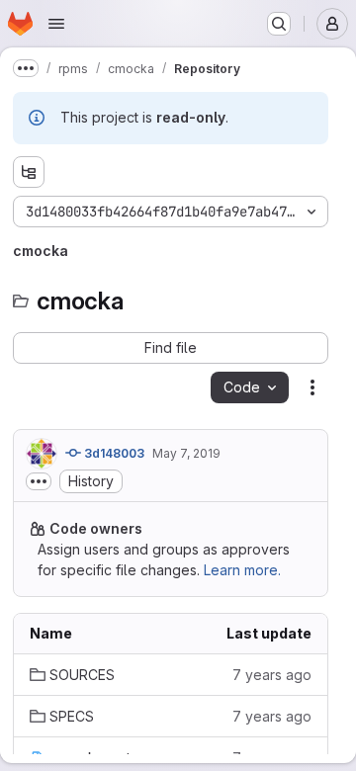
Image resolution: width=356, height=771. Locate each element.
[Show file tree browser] (28, 172)
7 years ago (272, 674)
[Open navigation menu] (56, 24)
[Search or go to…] (279, 24)
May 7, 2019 (186, 453)
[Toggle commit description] (38, 481)
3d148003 (112, 453)
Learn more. (242, 569)
